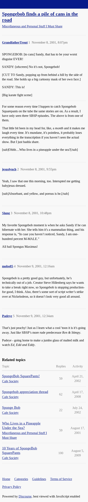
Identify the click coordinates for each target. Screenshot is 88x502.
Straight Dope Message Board (21, 4)
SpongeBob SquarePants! (21, 376)
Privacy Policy (11, 486)
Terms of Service (61, 479)
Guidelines (39, 479)
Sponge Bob (11, 407)
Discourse (25, 496)
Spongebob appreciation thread (25, 392)
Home (6, 479)
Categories (21, 479)
